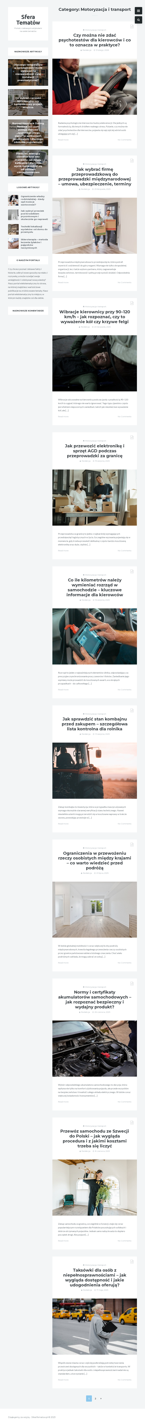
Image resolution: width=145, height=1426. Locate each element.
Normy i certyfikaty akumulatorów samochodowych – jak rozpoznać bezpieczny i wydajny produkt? (94, 999)
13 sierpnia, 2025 (102, 734)
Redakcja (87, 50)
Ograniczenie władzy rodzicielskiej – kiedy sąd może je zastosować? (33, 200)
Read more (63, 140)
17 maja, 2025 (102, 1290)
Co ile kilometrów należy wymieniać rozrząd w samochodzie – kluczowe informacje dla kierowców (94, 587)
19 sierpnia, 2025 (102, 461)
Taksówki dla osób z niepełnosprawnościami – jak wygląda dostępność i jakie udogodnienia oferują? (94, 1277)
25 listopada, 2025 (102, 189)
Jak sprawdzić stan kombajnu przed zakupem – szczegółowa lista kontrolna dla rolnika (95, 724)
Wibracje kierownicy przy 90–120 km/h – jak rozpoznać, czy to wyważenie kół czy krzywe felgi (94, 316)
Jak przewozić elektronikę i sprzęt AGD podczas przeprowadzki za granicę (94, 450)
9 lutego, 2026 (102, 50)
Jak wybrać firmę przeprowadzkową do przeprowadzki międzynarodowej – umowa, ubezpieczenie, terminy (94, 176)
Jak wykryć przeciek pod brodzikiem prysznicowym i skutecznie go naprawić (34, 215)
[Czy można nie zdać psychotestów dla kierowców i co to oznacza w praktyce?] (94, 87)
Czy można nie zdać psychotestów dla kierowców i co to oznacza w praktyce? (95, 40)
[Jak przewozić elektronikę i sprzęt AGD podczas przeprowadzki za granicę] (94, 498)
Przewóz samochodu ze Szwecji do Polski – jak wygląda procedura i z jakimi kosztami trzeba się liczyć (94, 1138)
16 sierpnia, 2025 (102, 600)
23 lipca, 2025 (102, 873)
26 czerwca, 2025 (102, 1012)
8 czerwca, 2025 (102, 1151)
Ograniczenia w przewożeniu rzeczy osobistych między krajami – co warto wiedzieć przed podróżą (94, 860)
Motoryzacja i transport (95, 30)
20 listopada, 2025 (102, 327)
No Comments (124, 140)
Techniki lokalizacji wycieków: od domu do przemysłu (34, 229)
